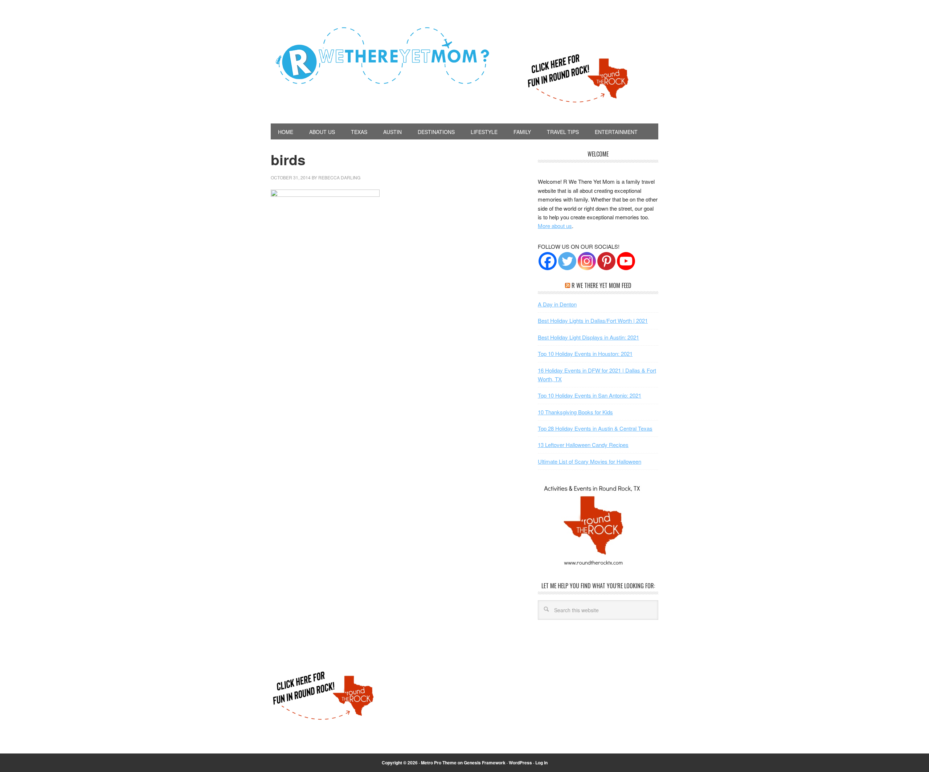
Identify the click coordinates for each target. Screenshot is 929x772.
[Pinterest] (606, 261)
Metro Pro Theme (439, 762)
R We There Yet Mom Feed (601, 285)
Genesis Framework (485, 762)
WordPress (520, 762)
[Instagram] (587, 261)
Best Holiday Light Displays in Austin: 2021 (588, 337)
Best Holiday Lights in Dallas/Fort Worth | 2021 (593, 320)
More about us (555, 225)
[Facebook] (548, 261)
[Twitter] (567, 261)
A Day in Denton (557, 304)
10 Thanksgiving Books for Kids (575, 412)
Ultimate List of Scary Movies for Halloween (589, 461)
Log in (541, 762)
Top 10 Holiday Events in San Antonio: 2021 (589, 395)
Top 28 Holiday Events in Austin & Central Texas (595, 428)
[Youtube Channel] (626, 261)
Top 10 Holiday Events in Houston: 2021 (585, 353)
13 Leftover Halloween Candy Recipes (583, 444)
